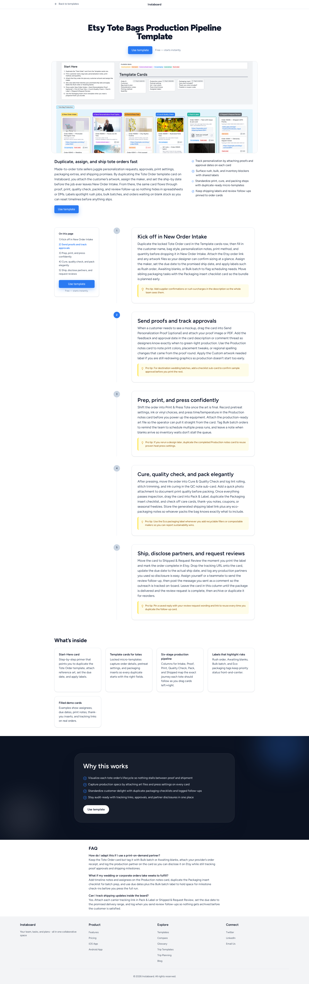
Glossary (162, 943)
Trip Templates (165, 949)
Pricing (92, 938)
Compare (162, 938)
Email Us (231, 943)
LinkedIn (231, 938)
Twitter (230, 932)
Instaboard (154, 4)
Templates (163, 932)
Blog (159, 960)
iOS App (93, 943)
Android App (95, 949)
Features (94, 932)
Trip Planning (164, 955)
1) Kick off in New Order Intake (76, 239)
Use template (140, 50)
